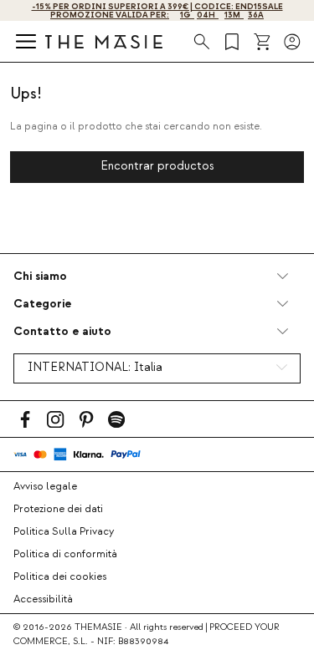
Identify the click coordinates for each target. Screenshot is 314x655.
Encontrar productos (157, 166)
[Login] (292, 41)
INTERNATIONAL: (95, 367)
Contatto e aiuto (62, 331)
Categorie (42, 304)
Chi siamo (40, 276)
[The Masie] (103, 41)
